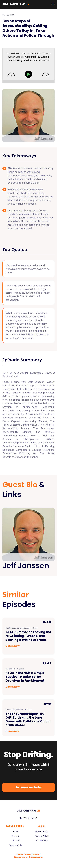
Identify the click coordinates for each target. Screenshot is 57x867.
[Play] (29, 74)
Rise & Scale (36, 857)
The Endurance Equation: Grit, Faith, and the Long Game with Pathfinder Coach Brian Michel (28, 719)
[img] (11, 75)
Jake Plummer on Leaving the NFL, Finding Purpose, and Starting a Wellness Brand (28, 636)
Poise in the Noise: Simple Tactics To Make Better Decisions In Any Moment (25, 677)
